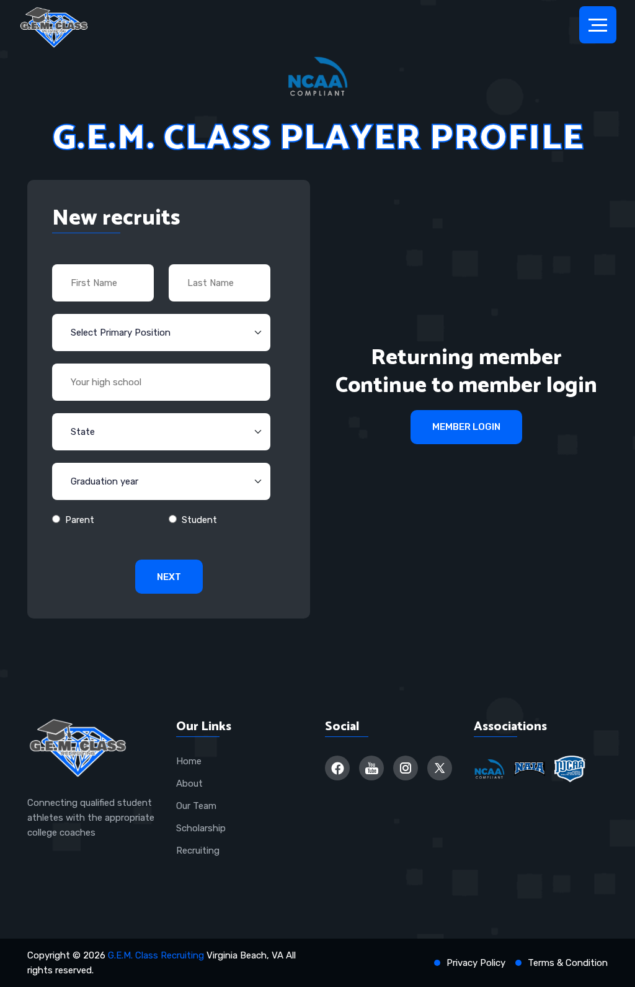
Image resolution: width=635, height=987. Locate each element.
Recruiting (198, 850)
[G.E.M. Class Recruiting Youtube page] (371, 768)
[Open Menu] (597, 24)
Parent (79, 519)
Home (189, 761)
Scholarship (201, 828)
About (189, 783)
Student (199, 519)
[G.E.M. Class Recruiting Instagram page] (405, 768)
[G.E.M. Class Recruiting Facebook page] (337, 768)
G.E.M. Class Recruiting (156, 955)
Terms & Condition (568, 962)
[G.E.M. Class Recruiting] (54, 28)
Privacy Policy (475, 962)
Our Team (196, 805)
